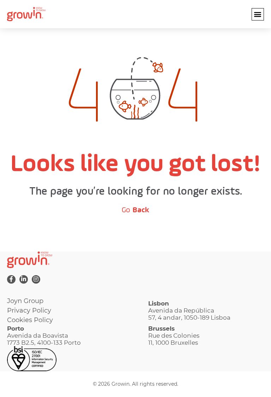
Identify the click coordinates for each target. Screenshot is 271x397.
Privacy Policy (29, 310)
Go (135, 210)
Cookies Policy (30, 320)
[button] (258, 14)
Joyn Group (25, 301)
